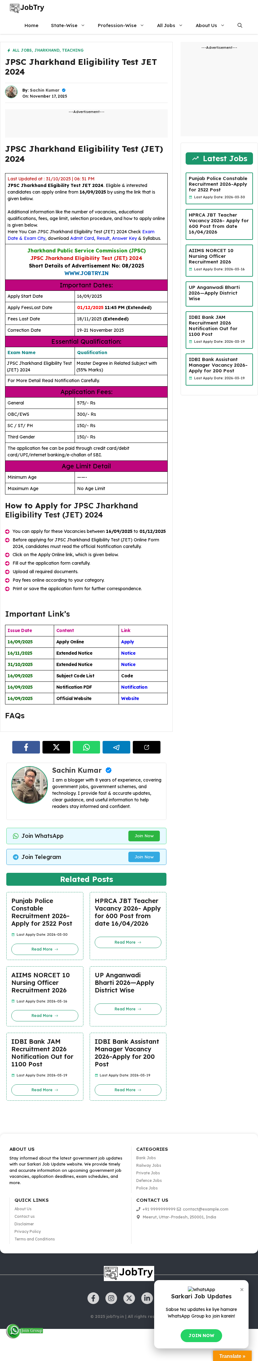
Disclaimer (24, 1224)
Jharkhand (46, 50)
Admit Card (82, 238)
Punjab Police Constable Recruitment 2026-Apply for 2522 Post (41, 912)
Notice (128, 653)
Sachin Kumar (44, 90)
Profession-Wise (117, 25)
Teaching (73, 50)
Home (31, 25)
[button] (240, 25)
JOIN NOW (201, 1335)
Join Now (144, 835)
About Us (206, 25)
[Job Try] (27, 8)
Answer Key (124, 238)
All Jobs (166, 25)
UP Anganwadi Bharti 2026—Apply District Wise (124, 982)
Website (130, 698)
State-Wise (64, 25)
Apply (127, 642)
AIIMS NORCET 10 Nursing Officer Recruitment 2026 (40, 982)
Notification (134, 687)
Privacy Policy (27, 1231)
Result (103, 238)
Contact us (24, 1216)
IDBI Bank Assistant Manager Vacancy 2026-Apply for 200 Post (127, 1053)
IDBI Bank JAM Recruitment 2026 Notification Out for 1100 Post (42, 1053)
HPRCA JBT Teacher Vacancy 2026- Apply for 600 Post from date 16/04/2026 (128, 912)
